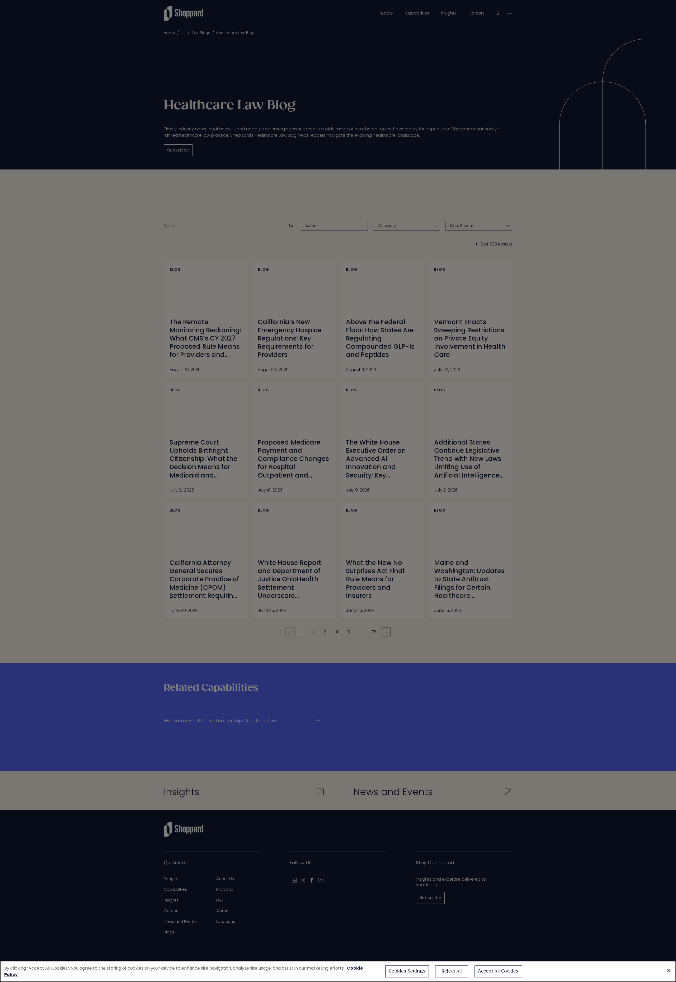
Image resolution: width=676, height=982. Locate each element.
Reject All (452, 971)
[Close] (669, 970)
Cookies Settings (407, 971)
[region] (338, 971)
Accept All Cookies (498, 971)
